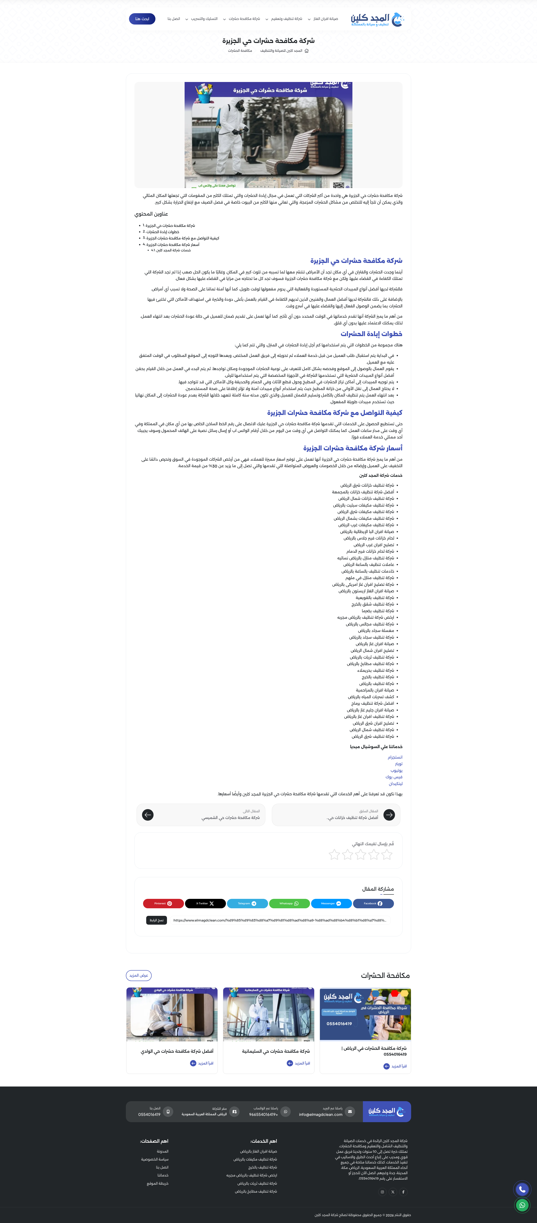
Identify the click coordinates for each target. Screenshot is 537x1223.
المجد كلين (251, 794)
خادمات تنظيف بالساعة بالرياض (367, 571)
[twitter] (393, 1192)
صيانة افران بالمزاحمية (375, 690)
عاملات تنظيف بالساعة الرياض (368, 564)
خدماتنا (163, 1175)
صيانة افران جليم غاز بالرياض (370, 710)
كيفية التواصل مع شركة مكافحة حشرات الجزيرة (182, 238)
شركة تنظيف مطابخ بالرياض (370, 664)
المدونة (162, 1151)
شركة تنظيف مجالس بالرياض (370, 624)
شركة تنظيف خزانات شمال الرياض (366, 498)
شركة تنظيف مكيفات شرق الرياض (366, 511)
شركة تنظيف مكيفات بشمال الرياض (364, 518)
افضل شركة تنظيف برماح (372, 703)
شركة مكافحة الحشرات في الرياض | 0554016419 (374, 1051)
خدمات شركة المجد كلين (173, 250)
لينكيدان (396, 783)
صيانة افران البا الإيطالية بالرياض (367, 531)
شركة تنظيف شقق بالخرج (373, 604)
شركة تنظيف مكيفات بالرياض (255, 1159)
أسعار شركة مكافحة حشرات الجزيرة (172, 244)
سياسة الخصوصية (154, 1159)
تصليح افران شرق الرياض (373, 723)
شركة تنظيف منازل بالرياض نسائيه (365, 558)
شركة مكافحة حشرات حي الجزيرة (170, 226)
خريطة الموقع (157, 1183)
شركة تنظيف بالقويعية (375, 597)
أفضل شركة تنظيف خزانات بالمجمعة (363, 492)
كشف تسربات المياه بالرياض (371, 697)
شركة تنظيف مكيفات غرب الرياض (366, 525)
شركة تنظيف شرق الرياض (373, 736)
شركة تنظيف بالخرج (378, 677)
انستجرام (395, 757)
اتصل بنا (162, 1167)
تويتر (399, 764)
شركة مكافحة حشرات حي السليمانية (276, 1051)
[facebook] (403, 1192)
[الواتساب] (522, 1205)
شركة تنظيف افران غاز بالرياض (369, 716)
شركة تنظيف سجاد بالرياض (371, 637)
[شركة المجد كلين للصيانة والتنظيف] (378, 19)
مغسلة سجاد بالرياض (376, 630)
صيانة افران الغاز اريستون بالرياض (366, 591)
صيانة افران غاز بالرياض (375, 644)
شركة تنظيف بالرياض (376, 683)
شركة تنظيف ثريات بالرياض (372, 657)
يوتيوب (397, 770)
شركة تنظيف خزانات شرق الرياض (367, 485)
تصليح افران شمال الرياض (372, 650)
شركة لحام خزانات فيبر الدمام (370, 551)
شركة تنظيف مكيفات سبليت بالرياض (363, 505)
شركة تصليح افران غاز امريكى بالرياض (363, 584)
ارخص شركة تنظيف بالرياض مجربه (365, 617)
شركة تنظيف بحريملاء (375, 670)
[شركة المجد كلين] (387, 1111)
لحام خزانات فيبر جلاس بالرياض (369, 538)
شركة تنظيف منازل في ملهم (369, 578)
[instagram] (382, 1192)
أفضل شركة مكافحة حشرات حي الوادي (177, 1051)
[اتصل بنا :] (522, 1189)
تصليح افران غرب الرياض (374, 545)
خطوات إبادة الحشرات (162, 232)
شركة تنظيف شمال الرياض (372, 730)
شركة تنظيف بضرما (378, 611)
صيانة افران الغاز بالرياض (258, 1151)
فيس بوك (394, 777)
